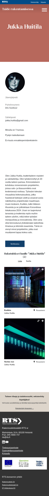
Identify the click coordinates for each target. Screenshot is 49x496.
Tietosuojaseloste (10, 448)
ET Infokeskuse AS (8, 488)
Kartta (28, 261)
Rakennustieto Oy (8, 482)
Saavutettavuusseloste (12, 450)
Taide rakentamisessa (17, 9)
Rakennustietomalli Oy (10, 485)
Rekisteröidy (35, 2)
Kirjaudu (43, 2)
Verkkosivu (14, 244)
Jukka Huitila (9, 313)
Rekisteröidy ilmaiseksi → (24, 408)
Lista (20, 261)
